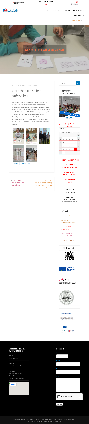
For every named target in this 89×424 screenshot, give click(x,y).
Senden (59, 404)
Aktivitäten (77, 10)
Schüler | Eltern (63, 10)
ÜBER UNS (50, 10)
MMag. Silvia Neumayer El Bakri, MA (21, 85)
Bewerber (78, 15)
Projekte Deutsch (25, 163)
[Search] (78, 83)
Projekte (15, 163)
